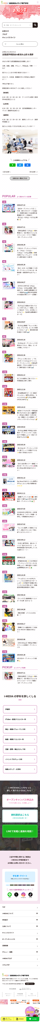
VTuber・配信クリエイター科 (15, 719)
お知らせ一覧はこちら (20, 178)
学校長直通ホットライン (20, 994)
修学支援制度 (12, 988)
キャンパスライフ (8, 37)
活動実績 (5, 945)
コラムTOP (6, 965)
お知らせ (5, 31)
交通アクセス (29, 984)
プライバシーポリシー (8, 994)
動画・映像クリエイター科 (14, 739)
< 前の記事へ (6, 172)
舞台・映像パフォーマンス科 (15, 729)
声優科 (7, 709)
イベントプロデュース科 (13, 759)
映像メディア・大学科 (13, 769)
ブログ (4, 34)
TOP (3, 907)
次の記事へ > (33, 172)
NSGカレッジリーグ (32, 994)
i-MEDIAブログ (7, 958)
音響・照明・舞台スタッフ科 (15, 749)
